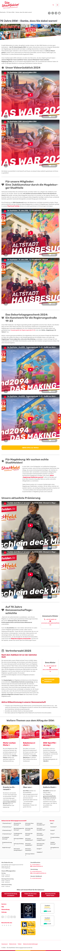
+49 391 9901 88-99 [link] (36, 871)
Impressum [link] (4, 944)
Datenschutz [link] (12, 944)
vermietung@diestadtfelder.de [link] (39, 873)
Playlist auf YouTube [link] (13, 206)
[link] (10, 5)
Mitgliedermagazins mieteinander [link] (21, 638)
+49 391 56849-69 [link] (51, 619)
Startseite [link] (2, 12)
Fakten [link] (20, 944)
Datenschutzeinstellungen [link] (30, 944)
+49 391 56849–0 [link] (36, 864)
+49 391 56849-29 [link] (51, 666)
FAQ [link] (2, 906)
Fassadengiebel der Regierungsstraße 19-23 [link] (23, 330)
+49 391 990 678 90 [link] (36, 878)
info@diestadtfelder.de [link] (37, 866)
